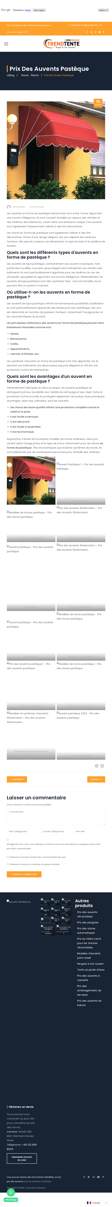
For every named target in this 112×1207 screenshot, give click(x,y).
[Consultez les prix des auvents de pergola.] (8, 75)
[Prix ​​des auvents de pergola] (61, 43)
